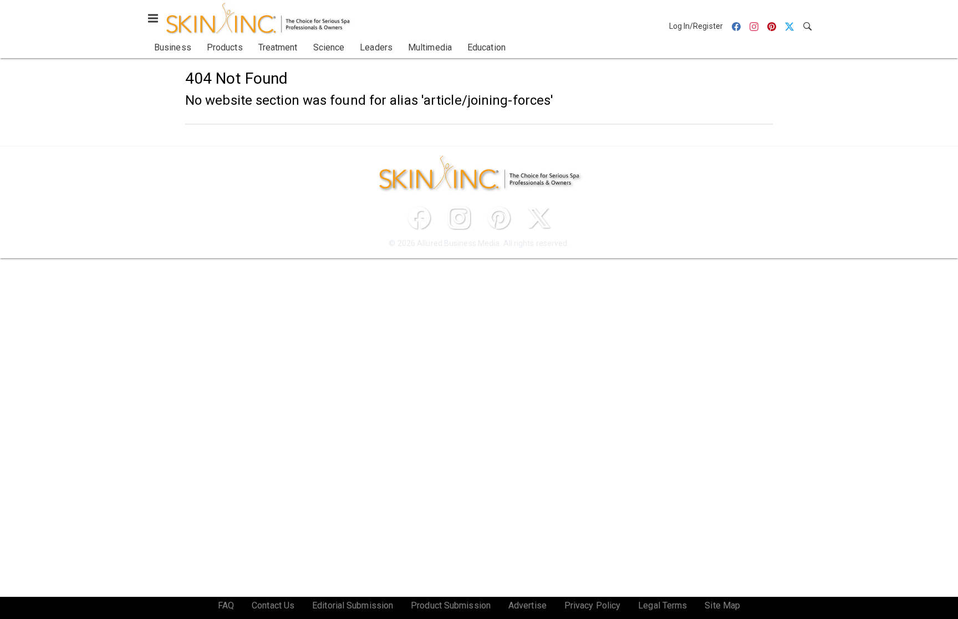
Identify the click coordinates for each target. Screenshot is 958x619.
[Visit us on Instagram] (459, 218)
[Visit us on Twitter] (539, 218)
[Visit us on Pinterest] (499, 218)
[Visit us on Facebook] (419, 218)
